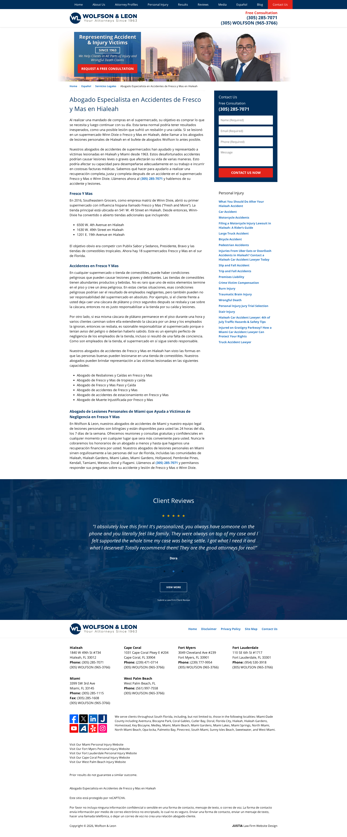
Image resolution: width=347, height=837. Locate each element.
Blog (260, 5)
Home (78, 5)
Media (222, 5)
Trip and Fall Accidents (235, 271)
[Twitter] (83, 718)
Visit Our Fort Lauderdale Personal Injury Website (103, 753)
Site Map (251, 629)
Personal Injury (158, 5)
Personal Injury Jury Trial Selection (243, 306)
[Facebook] (74, 718)
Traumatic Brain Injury (235, 294)
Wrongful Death (230, 300)
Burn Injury (227, 288)
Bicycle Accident (230, 239)
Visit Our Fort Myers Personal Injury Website (100, 749)
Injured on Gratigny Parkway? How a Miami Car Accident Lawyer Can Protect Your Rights (245, 332)
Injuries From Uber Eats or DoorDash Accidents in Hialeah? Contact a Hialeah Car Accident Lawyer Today (245, 255)
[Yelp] (93, 728)
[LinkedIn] (93, 718)
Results (183, 5)
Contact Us (280, 5)
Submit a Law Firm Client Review (173, 600)
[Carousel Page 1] (164, 571)
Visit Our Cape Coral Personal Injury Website (100, 757)
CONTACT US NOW (246, 172)
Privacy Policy (231, 629)
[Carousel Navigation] (173, 571)
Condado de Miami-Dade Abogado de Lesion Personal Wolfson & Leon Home (103, 18)
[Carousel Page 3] (182, 571)
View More (173, 587)
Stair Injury (227, 312)
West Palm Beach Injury (98, 762)
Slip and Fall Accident (234, 265)
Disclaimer (209, 629)
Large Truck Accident (234, 233)
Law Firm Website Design (254, 826)
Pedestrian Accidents (234, 245)
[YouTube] (74, 728)
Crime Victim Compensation (239, 283)
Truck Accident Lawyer (235, 342)
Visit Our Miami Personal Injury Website (96, 744)
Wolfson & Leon (105, 826)
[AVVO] (83, 728)
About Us (99, 5)
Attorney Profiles (126, 5)
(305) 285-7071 (151, 178)
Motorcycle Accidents (234, 217)
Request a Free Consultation (107, 68)
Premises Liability (231, 277)
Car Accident (228, 212)
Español (241, 5)
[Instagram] (102, 728)
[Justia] (102, 718)
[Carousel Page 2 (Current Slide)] (173, 571)
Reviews (203, 5)
